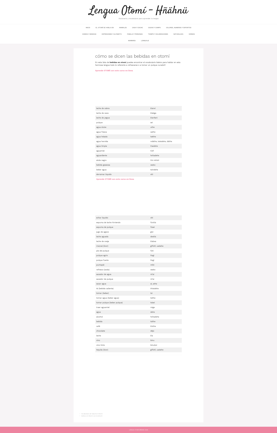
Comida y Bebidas (89, 34)
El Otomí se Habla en (105, 27)
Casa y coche (137, 27)
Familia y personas (135, 34)
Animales (123, 27)
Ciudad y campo (154, 27)
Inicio (88, 27)
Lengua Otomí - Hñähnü (138, 11)
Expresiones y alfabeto (112, 34)
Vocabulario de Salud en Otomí (91, 414)
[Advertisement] (113, 90)
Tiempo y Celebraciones (158, 34)
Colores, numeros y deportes (178, 27)
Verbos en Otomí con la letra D (91, 416)
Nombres (132, 40)
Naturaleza (178, 34)
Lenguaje (145, 40)
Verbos (192, 34)
